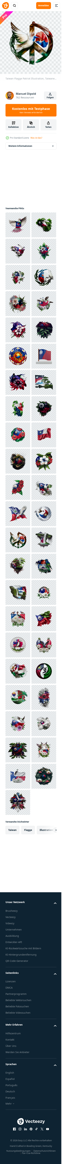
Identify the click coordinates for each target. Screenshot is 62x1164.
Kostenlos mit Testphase (31, 110)
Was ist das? (36, 137)
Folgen (50, 97)
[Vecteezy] (5, 5)
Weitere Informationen (20, 143)
